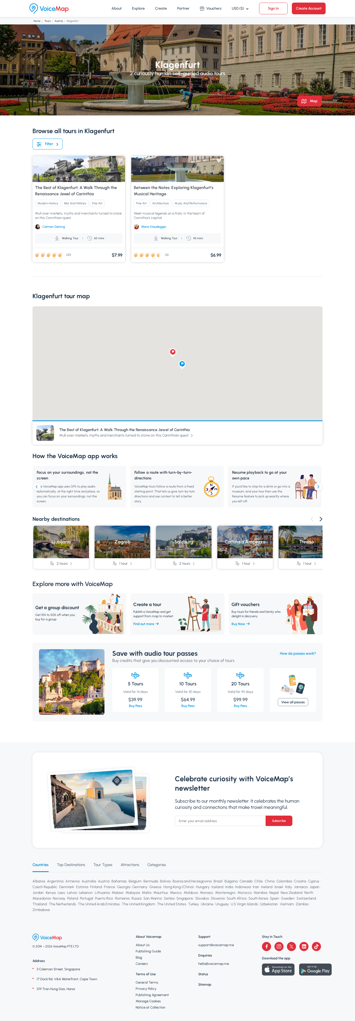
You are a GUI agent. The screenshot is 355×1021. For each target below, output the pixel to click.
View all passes (293, 702)
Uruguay (222, 904)
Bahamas (119, 881)
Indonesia (243, 887)
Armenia (72, 881)
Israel (278, 887)
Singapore (184, 898)
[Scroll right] (318, 487)
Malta (146, 892)
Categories (156, 864)
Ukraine (207, 904)
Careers (142, 964)
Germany (139, 887)
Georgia (123, 887)
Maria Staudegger (153, 227)
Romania (122, 898)
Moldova (191, 892)
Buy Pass (135, 706)
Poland (72, 898)
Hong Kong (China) (178, 887)
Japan (314, 887)
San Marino (152, 898)
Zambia (302, 904)
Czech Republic (44, 887)
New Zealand (291, 892)
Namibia (260, 892)
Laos (61, 892)
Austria (59, 21)
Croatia (300, 881)
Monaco (206, 892)
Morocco (245, 892)
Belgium (135, 881)
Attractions (130, 864)
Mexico (176, 892)
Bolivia (165, 881)
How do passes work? (298, 653)
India (229, 887)
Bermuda (150, 881)
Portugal (86, 898)
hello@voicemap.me (213, 964)
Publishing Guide (148, 951)
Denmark (66, 887)
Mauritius (160, 892)
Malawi (117, 892)
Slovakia (202, 898)
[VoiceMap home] (49, 8)
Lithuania (102, 892)
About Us (143, 945)
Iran (256, 887)
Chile (258, 881)
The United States (171, 904)
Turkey (193, 904)
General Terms (147, 982)
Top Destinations (71, 864)
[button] (182, 364)
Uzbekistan (269, 904)
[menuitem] (116, 8)
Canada (246, 881)
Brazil (218, 881)
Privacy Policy (146, 989)
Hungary (202, 887)
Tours (47, 21)
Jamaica (300, 887)
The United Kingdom (138, 904)
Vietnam (287, 904)
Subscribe (279, 821)
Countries (40, 864)
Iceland (217, 887)
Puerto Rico (104, 898)
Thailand (39, 904)
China (269, 881)
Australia (89, 881)
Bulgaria (231, 881)
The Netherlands (62, 904)
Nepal (274, 892)
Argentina (55, 881)
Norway (59, 898)
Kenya (51, 892)
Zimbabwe (41, 910)
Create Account (308, 8)
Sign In (273, 8)
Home (37, 21)
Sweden (287, 898)
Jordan (38, 892)
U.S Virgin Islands (244, 904)
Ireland (266, 887)
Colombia (284, 881)
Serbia (169, 898)
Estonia (82, 887)
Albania (38, 881)
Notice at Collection (150, 1007)
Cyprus (313, 881)
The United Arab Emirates (99, 904)
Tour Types (102, 864)
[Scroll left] (36, 487)
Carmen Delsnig (53, 227)
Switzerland (306, 898)
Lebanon (86, 892)
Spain (274, 898)
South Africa (236, 898)
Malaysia (133, 892)
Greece (155, 887)
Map (313, 101)
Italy (288, 887)
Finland (96, 887)
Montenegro (225, 892)
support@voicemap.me (216, 945)
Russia (136, 898)
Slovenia (218, 898)
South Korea (258, 898)
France (109, 887)
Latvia (72, 892)
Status (203, 974)
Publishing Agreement (152, 995)
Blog (139, 957)
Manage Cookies (148, 1001)
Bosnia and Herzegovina (192, 881)
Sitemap (204, 984)
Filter (49, 144)
